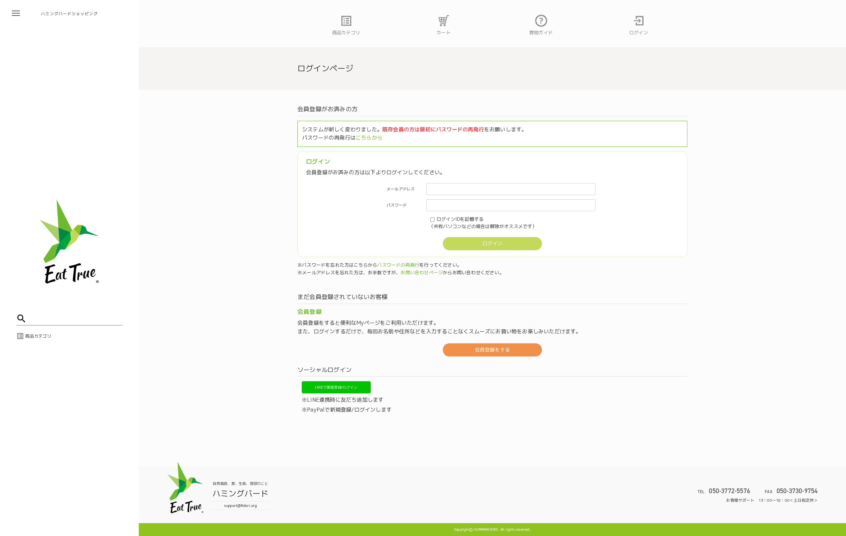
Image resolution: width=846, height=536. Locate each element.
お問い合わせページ (422, 272)
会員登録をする (492, 349)
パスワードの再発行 (398, 265)
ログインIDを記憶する (460, 219)
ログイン (492, 243)
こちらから (369, 137)
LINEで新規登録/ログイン (336, 387)
